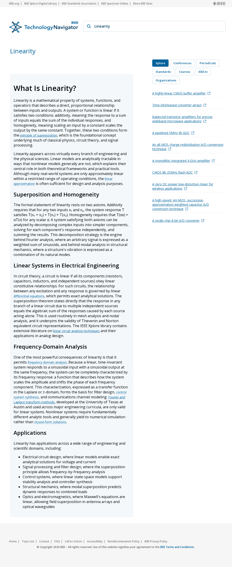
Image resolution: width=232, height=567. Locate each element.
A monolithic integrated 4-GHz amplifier (181, 160)
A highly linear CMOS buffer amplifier (179, 93)
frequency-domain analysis (47, 362)
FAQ (57, 541)
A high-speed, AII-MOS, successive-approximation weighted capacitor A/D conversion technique (180, 204)
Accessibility (95, 541)
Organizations (166, 80)
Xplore (160, 63)
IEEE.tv (203, 72)
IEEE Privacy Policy (156, 541)
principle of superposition (38, 135)
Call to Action (73, 541)
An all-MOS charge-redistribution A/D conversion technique (187, 146)
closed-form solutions (50, 422)
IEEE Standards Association (79, 3)
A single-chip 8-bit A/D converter (176, 220)
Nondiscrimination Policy (124, 541)
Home (13, 541)
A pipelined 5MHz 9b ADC (171, 133)
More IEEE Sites (142, 3)
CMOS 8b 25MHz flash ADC (172, 172)
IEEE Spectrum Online (114, 3)
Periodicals (208, 63)
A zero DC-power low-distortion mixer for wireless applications (182, 186)
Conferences (182, 63)
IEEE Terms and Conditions (177, 547)
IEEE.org (14, 3)
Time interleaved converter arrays (177, 105)
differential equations (29, 296)
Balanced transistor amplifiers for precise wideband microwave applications (182, 119)
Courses (184, 72)
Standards (163, 72)
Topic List (28, 541)
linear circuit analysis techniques (76, 331)
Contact (44, 541)
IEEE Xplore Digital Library (40, 3)
